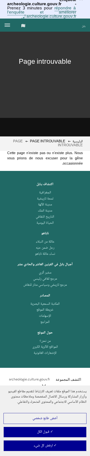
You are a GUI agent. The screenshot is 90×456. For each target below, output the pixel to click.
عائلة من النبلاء (45, 242)
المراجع (45, 322)
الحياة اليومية (45, 223)
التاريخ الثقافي (45, 217)
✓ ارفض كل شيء (45, 446)
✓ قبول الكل (45, 432)
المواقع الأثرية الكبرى (45, 347)
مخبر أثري (45, 273)
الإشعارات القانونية (45, 353)
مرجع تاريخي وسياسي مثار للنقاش (45, 285)
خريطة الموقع (45, 310)
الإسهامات (45, 316)
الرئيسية (78, 142)
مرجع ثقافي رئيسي (45, 279)
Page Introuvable (47, 142)
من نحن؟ (45, 341)
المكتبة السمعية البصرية (45, 304)
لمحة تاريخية (45, 199)
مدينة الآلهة (45, 205)
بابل (83, 26)
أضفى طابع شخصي (45, 418)
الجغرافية (45, 193)
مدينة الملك (45, 211)
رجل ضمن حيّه (45, 248)
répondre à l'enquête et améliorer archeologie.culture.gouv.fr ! (41, 12)
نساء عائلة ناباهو (45, 254)
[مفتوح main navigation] (8, 25)
